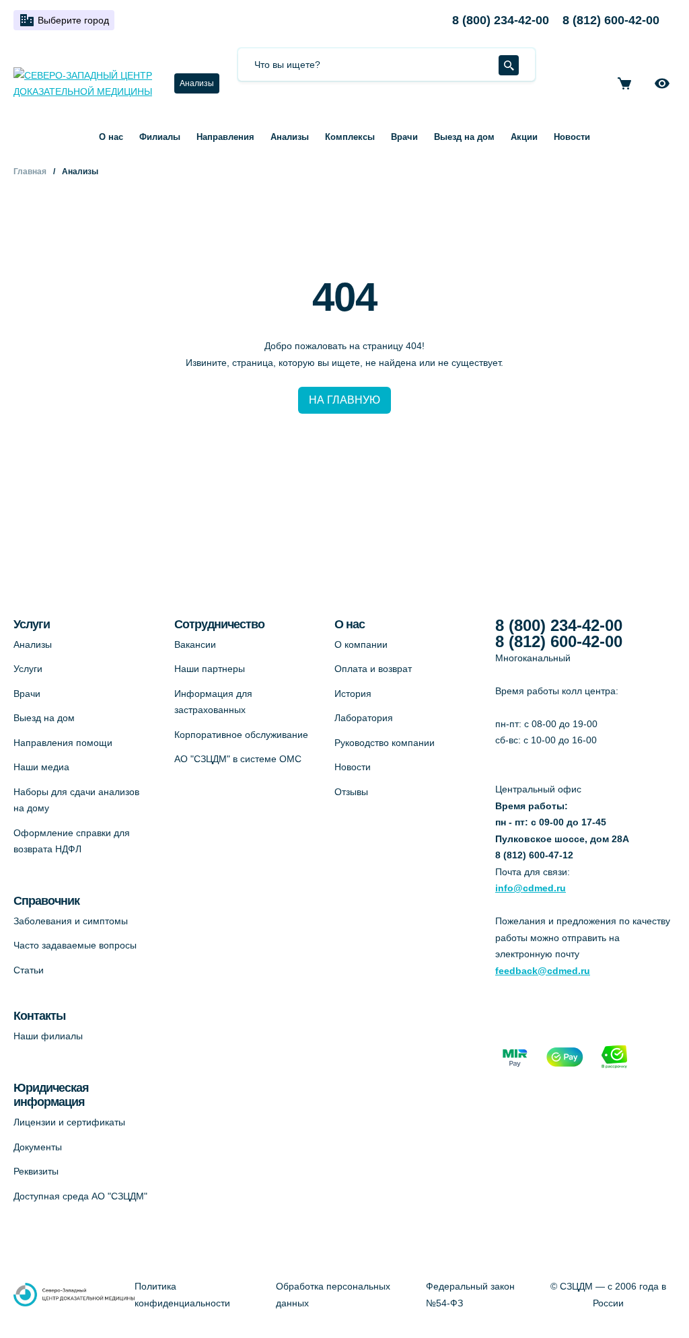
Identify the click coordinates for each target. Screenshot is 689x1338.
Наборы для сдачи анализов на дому (76, 800)
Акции (524, 137)
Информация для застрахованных (213, 702)
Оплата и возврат (373, 668)
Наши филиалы (48, 1036)
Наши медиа (41, 766)
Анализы (197, 83)
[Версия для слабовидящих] (662, 83)
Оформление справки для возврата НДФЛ (71, 841)
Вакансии (195, 644)
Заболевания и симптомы (70, 921)
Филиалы (159, 137)
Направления (225, 137)
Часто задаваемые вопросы (75, 945)
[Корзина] (624, 83)
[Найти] (509, 65)
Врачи (404, 137)
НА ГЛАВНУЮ (344, 400)
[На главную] (85, 83)
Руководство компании (384, 742)
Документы (37, 1147)
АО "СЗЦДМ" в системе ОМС (237, 758)
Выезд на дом (464, 137)
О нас (111, 137)
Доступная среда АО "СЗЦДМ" (80, 1196)
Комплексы (350, 137)
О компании (361, 644)
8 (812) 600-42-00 (611, 20)
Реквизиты (36, 1171)
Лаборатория (363, 717)
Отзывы (351, 791)
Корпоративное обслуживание (241, 734)
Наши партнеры (209, 668)
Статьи (28, 970)
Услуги (27, 668)
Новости (572, 137)
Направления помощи (62, 742)
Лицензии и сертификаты (69, 1122)
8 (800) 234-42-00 (500, 20)
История (352, 693)
